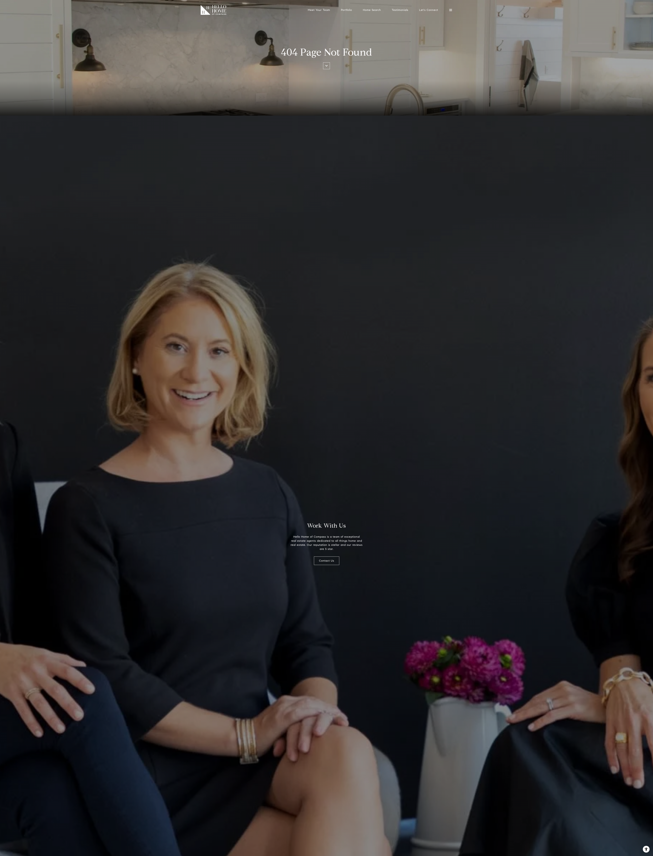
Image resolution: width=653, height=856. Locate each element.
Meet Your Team (319, 10)
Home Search (372, 10)
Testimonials (400, 10)
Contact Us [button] (326, 560)
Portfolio (346, 10)
